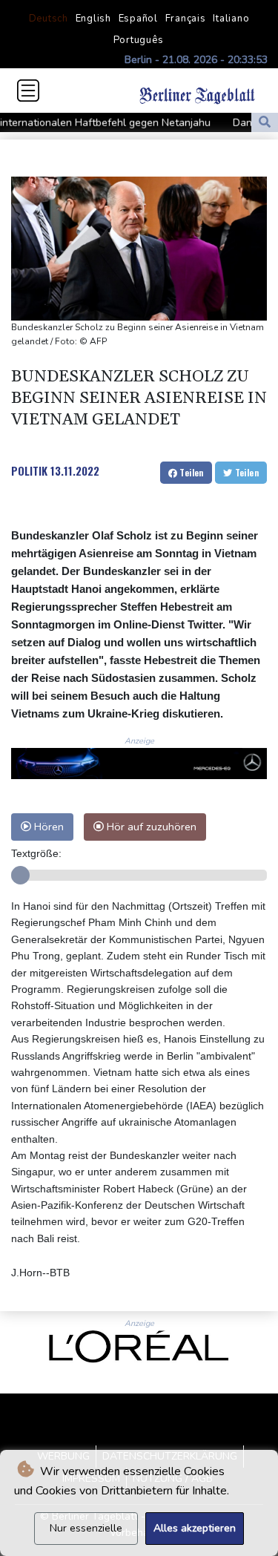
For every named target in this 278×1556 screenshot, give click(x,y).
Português (138, 40)
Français (185, 18)
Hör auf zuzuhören (150, 826)
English (93, 18)
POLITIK (29, 470)
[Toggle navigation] (28, 90)
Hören (47, 826)
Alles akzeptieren (194, 1528)
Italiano (231, 18)
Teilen (190, 472)
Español (138, 18)
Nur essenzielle (86, 1528)
